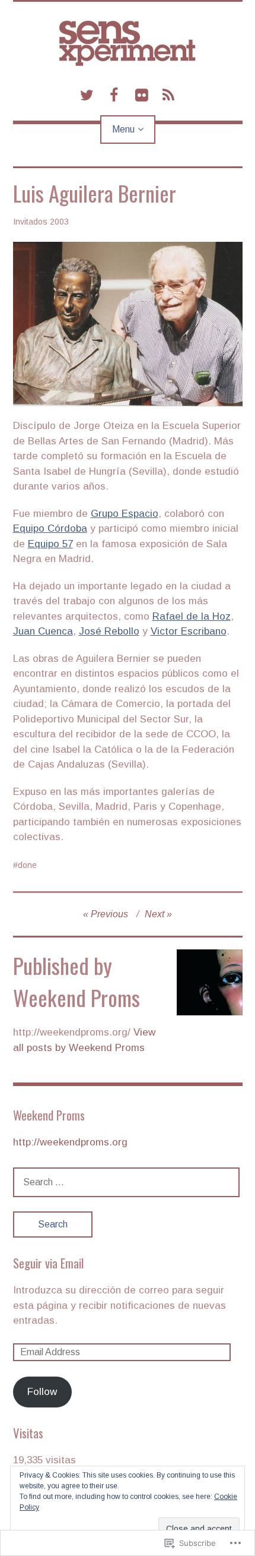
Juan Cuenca (43, 631)
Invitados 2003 (41, 221)
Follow (42, 1391)
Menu (123, 129)
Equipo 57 (50, 544)
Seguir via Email (48, 1263)
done (27, 865)
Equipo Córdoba (50, 528)
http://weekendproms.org (70, 1142)
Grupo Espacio (124, 513)
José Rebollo (109, 631)
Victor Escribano (189, 631)
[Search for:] (126, 1182)
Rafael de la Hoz (191, 616)
